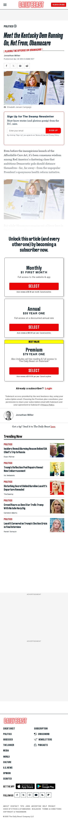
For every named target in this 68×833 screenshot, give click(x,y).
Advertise (36, 806)
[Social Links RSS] (42, 795)
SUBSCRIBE (59, 4)
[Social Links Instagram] (29, 795)
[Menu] (8, 4)
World (6, 757)
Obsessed (8, 739)
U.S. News (7, 768)
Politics (7, 734)
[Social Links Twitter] (23, 795)
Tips (22, 806)
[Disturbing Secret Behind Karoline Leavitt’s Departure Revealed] (57, 494)
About (6, 806)
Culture (7, 762)
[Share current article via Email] (20, 66)
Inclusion (36, 809)
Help (45, 806)
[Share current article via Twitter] (13, 66)
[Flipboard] (48, 795)
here (53, 426)
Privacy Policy (54, 135)
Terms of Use (41, 135)
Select (34, 286)
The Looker (8, 745)
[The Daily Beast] (31, 5)
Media (6, 750)
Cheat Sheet (9, 728)
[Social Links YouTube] (36, 795)
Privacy (52, 806)
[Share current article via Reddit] (27, 66)
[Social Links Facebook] (17, 795)
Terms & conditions (51, 809)
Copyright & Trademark (14, 812)
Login (48, 388)
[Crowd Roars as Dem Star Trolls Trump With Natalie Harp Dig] (57, 512)
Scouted (7, 779)
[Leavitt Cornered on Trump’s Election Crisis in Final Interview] (57, 531)
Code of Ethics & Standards (17, 809)
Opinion (7, 773)
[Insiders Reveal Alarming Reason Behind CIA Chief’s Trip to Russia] (57, 456)
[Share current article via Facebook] (6, 66)
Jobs (27, 806)
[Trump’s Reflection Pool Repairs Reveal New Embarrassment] (57, 475)
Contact (14, 806)
